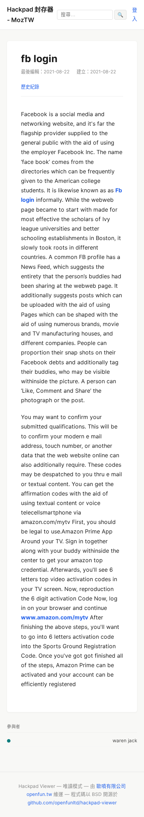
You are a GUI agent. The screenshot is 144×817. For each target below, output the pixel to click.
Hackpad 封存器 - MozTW (30, 15)
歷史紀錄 (30, 86)
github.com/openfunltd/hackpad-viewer (72, 802)
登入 (134, 14)
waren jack (125, 740)
